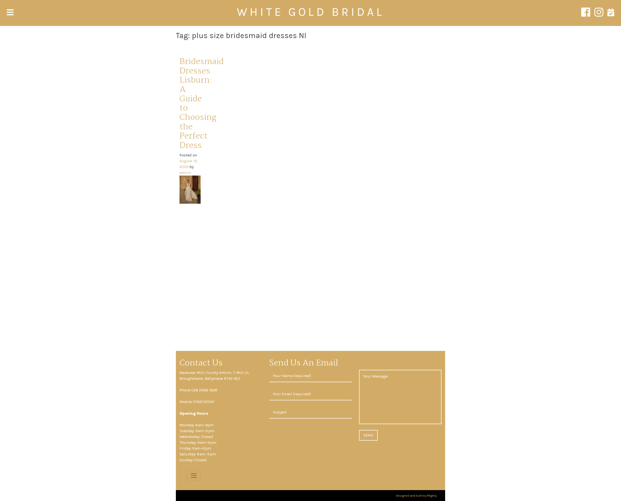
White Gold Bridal (310, 12)
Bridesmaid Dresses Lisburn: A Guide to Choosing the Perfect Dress (202, 103)
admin (185, 172)
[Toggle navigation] (194, 475)
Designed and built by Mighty (416, 495)
